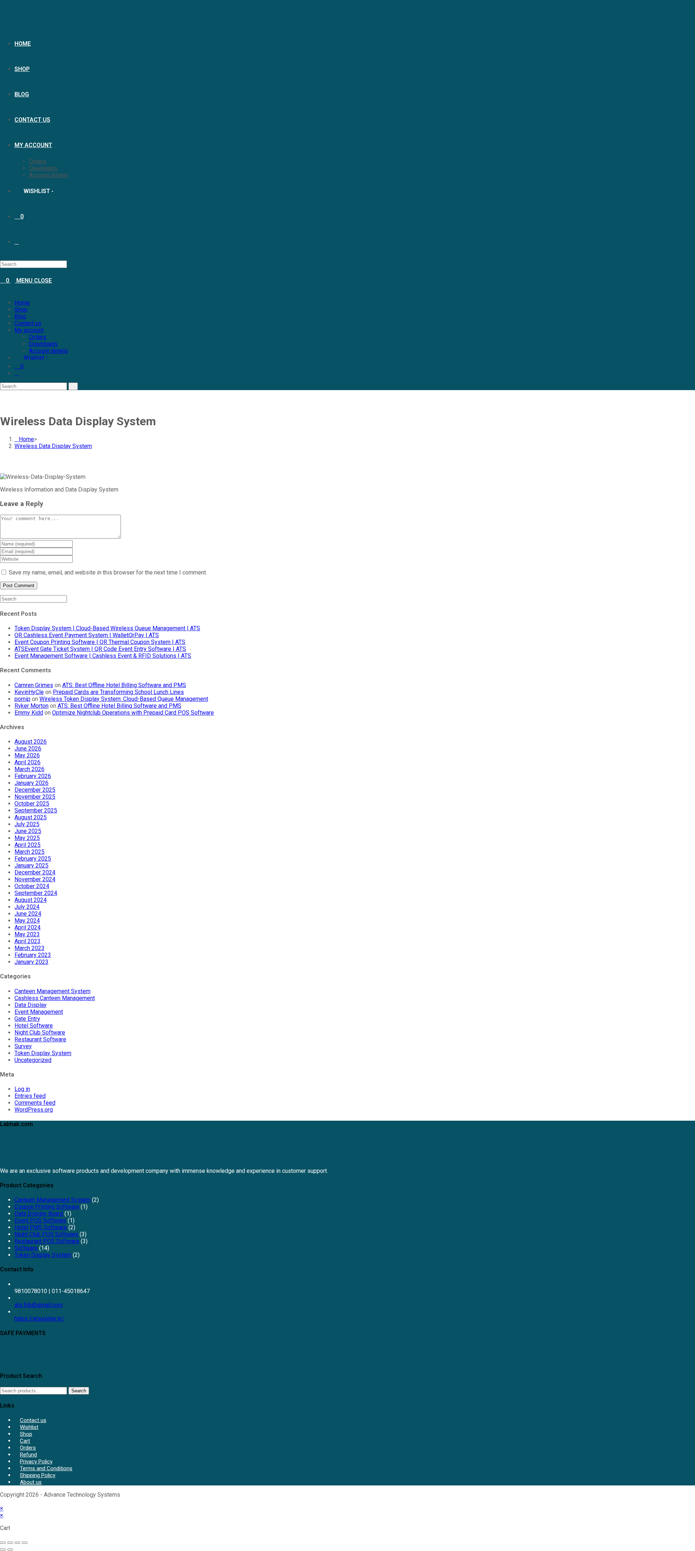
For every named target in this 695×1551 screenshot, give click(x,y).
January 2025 (31, 865)
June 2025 (27, 831)
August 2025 (30, 817)
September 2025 (35, 810)
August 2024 (30, 899)
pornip (22, 698)
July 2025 (26, 824)
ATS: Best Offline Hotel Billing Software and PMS (124, 685)
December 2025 (34, 789)
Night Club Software (39, 1032)
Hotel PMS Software (40, 1227)
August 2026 (30, 741)
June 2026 (27, 748)
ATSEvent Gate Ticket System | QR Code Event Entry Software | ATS (100, 648)
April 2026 (27, 762)
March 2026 (29, 769)
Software (26, 1248)
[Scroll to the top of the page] (2, 1501)
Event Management (38, 1011)
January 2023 (31, 961)
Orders (37, 337)
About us (31, 1482)
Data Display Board (38, 1213)
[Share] (17, 1543)
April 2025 (27, 844)
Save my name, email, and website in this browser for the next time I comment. (108, 572)
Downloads (43, 343)
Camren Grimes (33, 685)
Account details (48, 350)
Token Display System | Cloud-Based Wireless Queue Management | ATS (107, 628)
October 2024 (31, 886)
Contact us (27, 323)
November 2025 (34, 796)
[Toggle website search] (16, 373)
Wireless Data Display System (53, 446)
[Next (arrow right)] (10, 1549)
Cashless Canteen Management (54, 998)
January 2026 (31, 782)
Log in (22, 1089)
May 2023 (27, 934)
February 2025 (32, 858)
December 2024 (34, 872)
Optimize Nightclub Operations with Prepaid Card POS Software (133, 712)
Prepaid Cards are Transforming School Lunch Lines (118, 692)
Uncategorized (32, 1060)
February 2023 (32, 955)
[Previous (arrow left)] (3, 1549)
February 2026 (32, 776)
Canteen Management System (52, 991)
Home (22, 302)
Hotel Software (33, 1025)
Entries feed (30, 1095)
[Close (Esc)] (25, 1543)
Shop (21, 309)
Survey (23, 1046)
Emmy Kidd (28, 712)
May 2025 (27, 838)
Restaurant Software (40, 1039)
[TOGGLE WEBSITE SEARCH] (16, 241)
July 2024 (26, 906)
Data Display (30, 1005)
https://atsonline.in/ (39, 1318)
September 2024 (35, 893)
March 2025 (29, 851)
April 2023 (27, 941)
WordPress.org (33, 1109)
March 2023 (29, 948)
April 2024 (27, 927)
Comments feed (34, 1102)
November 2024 (34, 879)
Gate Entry (27, 1018)
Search (78, 1390)
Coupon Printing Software (46, 1206)
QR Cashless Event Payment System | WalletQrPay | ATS (86, 635)
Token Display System (42, 1053)
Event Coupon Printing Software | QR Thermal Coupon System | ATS (99, 642)
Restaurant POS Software (46, 1241)
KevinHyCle (29, 692)
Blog (20, 316)
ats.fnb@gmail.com (38, 1304)
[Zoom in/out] (3, 1543)
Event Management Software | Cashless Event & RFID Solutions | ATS (102, 655)
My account (28, 330)
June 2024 (27, 913)
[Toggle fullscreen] (10, 1543)
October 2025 (31, 803)
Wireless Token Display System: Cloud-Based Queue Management (123, 698)
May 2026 (27, 755)
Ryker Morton (31, 705)
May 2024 (27, 920)
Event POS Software (40, 1220)
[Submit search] (73, 386)
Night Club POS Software (46, 1234)
